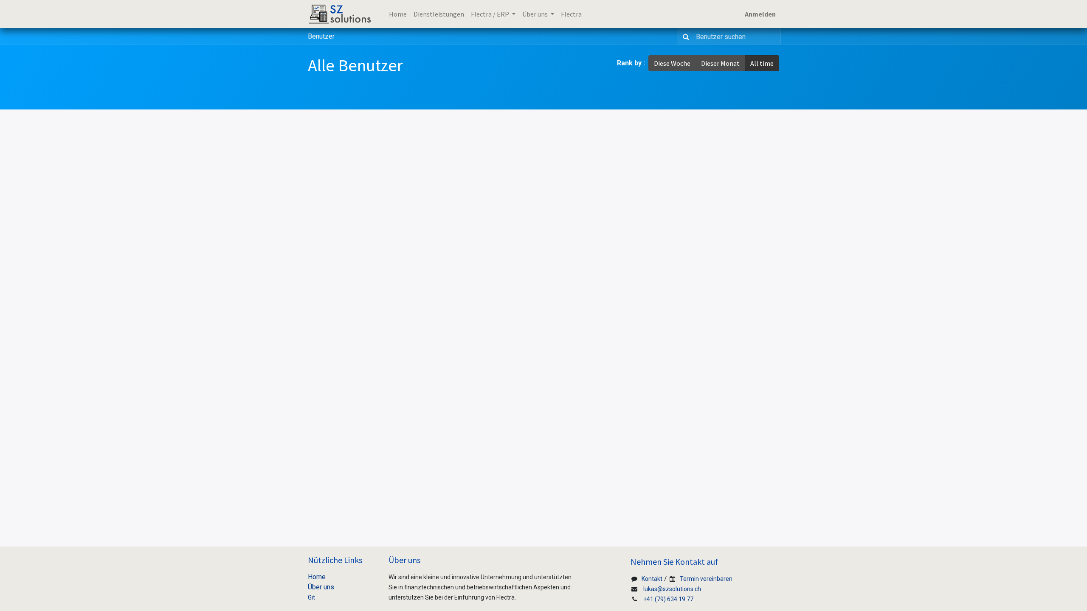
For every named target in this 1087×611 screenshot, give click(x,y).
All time (762, 63)
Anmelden (760, 14)
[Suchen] (684, 36)
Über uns (321, 587)
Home (317, 577)
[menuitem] (398, 14)
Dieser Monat (720, 63)
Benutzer (321, 36)
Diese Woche (672, 63)
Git (311, 597)
